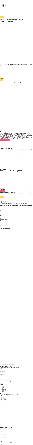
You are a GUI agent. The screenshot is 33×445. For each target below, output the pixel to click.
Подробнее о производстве (5, 139)
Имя (1, 368)
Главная (3, 1)
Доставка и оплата (4, 5)
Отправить (1, 383)
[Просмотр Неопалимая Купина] (20, 164)
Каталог (3, 2)
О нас (2, 3)
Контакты (3, 6)
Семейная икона (12, 187)
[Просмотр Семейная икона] (12, 181)
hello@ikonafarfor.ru (5, 402)
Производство (4, 4)
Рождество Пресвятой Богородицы (2, 188)
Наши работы (3, 190)
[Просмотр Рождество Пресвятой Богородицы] (3, 181)
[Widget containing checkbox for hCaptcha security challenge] (6, 380)
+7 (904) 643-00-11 (3, 18)
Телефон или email (3, 371)
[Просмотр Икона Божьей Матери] (3, 164)
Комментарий (2, 374)
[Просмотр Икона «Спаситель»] (12, 164)
